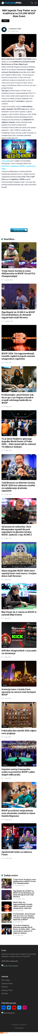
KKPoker (5, 987)
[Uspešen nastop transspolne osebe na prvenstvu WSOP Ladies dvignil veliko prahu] (19, 754)
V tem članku (6, 161)
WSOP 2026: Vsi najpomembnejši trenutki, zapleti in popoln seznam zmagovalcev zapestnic (18, 356)
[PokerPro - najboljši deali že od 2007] (11, 2)
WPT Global (6, 980)
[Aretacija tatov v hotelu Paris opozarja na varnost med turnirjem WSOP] (19, 674)
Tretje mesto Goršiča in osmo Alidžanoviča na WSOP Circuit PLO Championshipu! (18, 273)
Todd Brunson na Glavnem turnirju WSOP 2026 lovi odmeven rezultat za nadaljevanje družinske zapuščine (18, 486)
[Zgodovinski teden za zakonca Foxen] (19, 836)
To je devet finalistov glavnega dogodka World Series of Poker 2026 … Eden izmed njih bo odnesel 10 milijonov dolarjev (19, 443)
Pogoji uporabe (19, 1028)
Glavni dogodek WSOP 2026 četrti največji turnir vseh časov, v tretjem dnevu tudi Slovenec (19, 573)
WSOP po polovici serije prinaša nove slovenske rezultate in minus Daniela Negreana (18, 813)
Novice (5, 20)
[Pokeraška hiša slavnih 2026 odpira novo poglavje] (19, 715)
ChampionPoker (7, 984)
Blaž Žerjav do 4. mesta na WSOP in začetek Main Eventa (19, 613)
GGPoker (5, 993)
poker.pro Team (15, 29)
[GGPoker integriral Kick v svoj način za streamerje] (19, 635)
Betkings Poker (7, 990)
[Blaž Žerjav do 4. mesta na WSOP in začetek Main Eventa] (19, 596)
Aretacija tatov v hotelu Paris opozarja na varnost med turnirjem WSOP (19, 692)
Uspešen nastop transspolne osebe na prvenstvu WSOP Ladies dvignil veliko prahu (18, 772)
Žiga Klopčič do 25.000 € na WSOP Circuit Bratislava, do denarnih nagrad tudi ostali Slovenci (18, 315)
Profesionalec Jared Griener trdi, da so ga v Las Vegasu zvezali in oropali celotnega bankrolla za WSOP (18, 399)
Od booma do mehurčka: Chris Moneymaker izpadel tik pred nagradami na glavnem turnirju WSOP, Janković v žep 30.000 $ (17, 530)
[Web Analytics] (4, 1033)
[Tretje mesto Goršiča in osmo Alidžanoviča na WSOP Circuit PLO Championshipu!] (19, 255)
